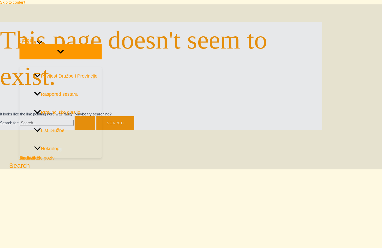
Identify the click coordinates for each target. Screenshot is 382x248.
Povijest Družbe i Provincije (69, 76)
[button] (39, 42)
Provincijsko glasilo (60, 112)
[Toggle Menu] (60, 51)
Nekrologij (51, 148)
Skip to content (12, 2)
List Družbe (52, 130)
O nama (27, 42)
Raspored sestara (59, 94)
